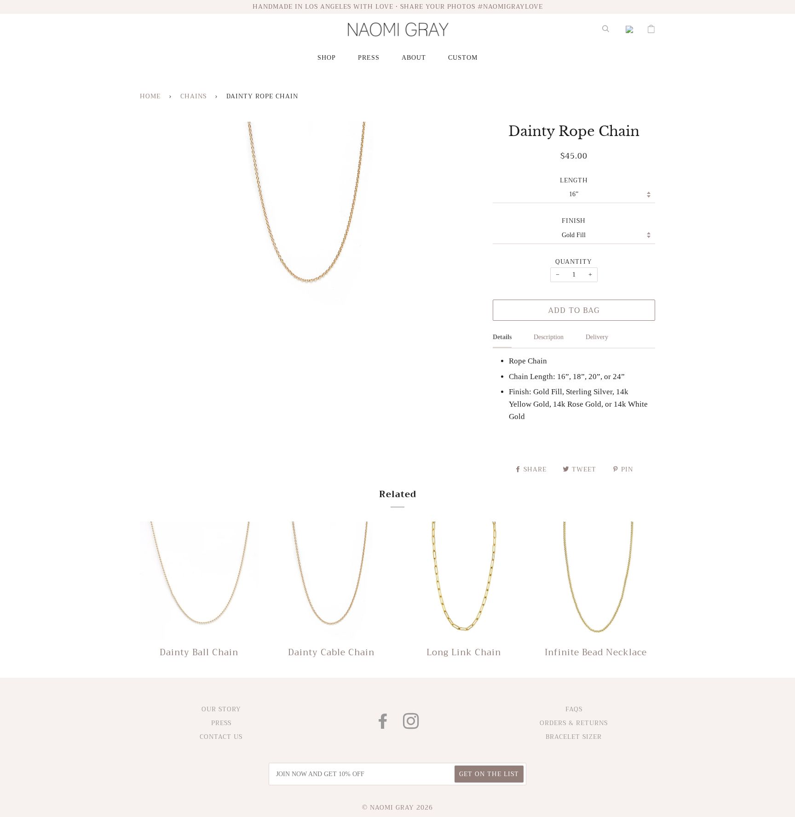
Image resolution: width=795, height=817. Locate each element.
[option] (309, 214)
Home (150, 96)
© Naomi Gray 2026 (397, 807)
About (414, 57)
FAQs (573, 709)
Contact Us (221, 737)
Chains (193, 96)
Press (369, 57)
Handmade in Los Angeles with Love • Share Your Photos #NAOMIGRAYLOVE (398, 6)
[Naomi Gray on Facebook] (383, 725)
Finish (574, 221)
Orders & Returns (574, 723)
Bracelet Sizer (574, 737)
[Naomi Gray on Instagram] (411, 725)
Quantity (573, 262)
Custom (463, 57)
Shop (326, 57)
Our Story (221, 709)
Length (574, 181)
